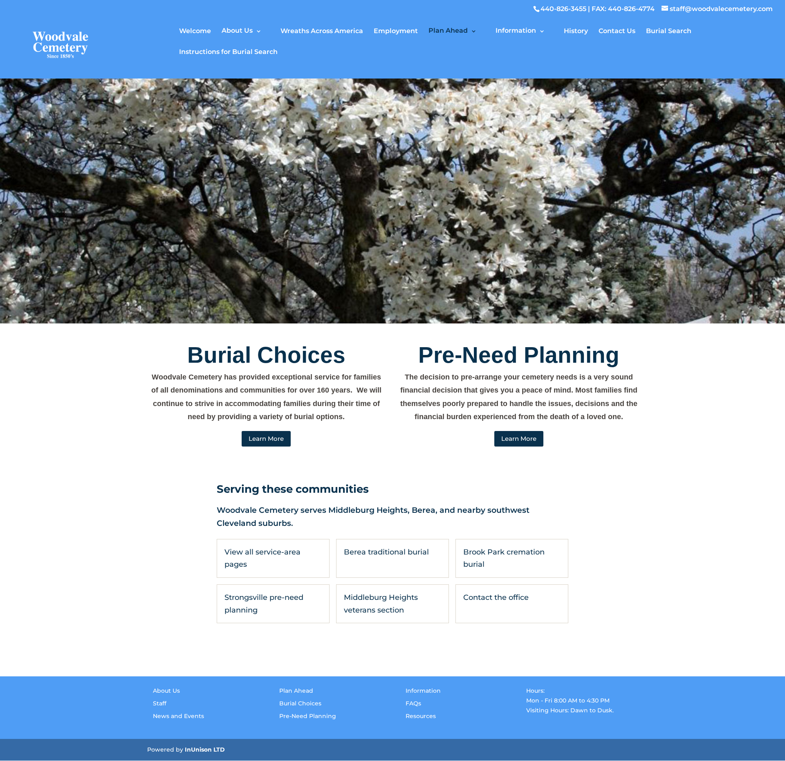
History (576, 31)
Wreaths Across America (321, 31)
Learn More (266, 438)
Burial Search (668, 31)
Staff (159, 703)
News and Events (178, 716)
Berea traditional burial (386, 552)
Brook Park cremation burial (504, 558)
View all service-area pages (262, 558)
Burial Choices (300, 703)
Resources (421, 716)
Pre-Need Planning (307, 716)
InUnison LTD (205, 749)
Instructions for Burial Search (228, 52)
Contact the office (496, 597)
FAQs (413, 703)
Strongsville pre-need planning (263, 604)
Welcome (195, 31)
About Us (237, 30)
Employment (396, 31)
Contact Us (617, 31)
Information (516, 30)
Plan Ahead (448, 30)
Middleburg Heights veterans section (381, 604)
